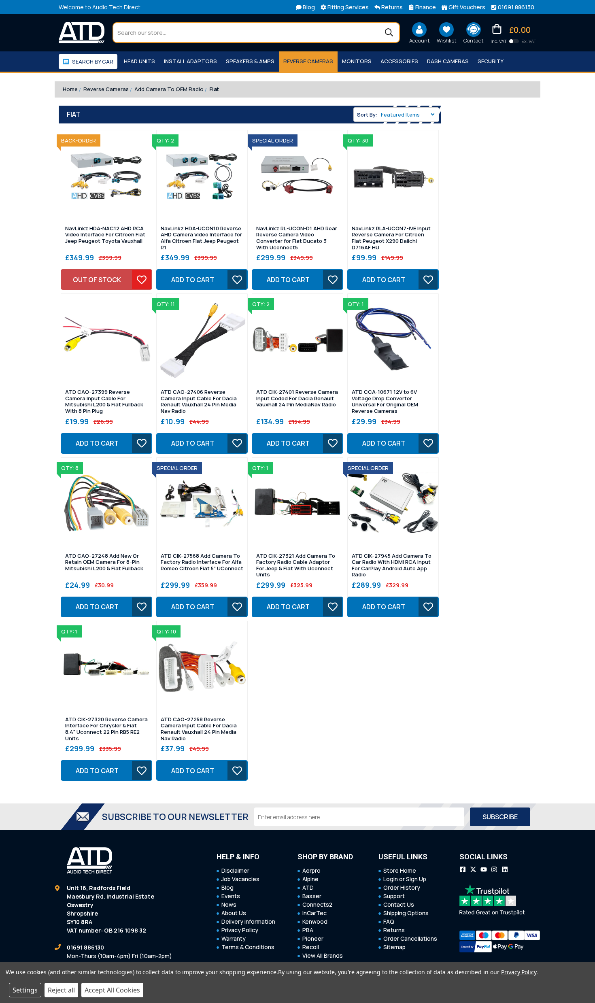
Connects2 (317, 904)
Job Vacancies (240, 879)
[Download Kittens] (514, 41)
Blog (227, 887)
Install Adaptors (190, 61)
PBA (307, 930)
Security (491, 61)
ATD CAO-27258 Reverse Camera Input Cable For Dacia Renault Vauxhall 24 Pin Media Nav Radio (199, 729)
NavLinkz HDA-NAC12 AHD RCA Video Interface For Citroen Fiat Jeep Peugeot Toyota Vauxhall (105, 234)
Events (230, 896)
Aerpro (311, 870)
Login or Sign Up (404, 879)
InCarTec (314, 913)
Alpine (310, 879)
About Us (233, 913)
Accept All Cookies (112, 990)
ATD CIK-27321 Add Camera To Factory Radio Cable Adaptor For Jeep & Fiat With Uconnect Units (295, 565)
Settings (25, 990)
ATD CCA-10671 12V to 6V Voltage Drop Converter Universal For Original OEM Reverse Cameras (385, 401)
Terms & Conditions (247, 947)
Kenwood (314, 921)
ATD (308, 887)
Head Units (139, 61)
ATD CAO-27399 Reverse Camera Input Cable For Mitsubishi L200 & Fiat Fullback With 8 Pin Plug (104, 401)
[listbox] (409, 114)
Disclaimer (235, 870)
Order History (401, 887)
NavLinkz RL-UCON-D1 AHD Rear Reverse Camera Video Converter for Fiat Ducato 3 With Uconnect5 (296, 238)
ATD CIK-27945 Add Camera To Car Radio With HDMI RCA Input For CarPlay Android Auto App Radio (391, 565)
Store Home (399, 870)
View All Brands (322, 955)
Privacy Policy (239, 930)
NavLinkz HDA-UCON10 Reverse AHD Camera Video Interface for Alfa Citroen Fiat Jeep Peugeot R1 (201, 238)
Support (394, 896)
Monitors (357, 61)
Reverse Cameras (308, 61)
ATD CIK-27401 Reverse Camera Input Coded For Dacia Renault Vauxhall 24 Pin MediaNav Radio (297, 398)
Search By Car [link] (92, 61)
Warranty (233, 938)
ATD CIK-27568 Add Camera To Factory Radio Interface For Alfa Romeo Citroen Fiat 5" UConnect (202, 562)
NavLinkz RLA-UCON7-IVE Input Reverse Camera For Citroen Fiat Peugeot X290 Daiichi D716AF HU (391, 238)
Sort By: (367, 114)
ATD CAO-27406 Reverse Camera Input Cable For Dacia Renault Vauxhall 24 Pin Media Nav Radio (199, 401)
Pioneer (312, 938)
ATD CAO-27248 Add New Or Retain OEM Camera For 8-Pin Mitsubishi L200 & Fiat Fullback (104, 562)
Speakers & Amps (250, 61)
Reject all (61, 990)
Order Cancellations (410, 938)
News (228, 904)
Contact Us (398, 904)
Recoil (310, 947)
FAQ (388, 921)
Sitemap (394, 947)
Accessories (399, 61)
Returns (394, 930)
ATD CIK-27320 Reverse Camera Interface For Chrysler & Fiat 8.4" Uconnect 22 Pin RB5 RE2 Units (106, 729)
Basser (311, 896)
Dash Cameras (448, 61)
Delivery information (248, 921)
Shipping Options (406, 913)
